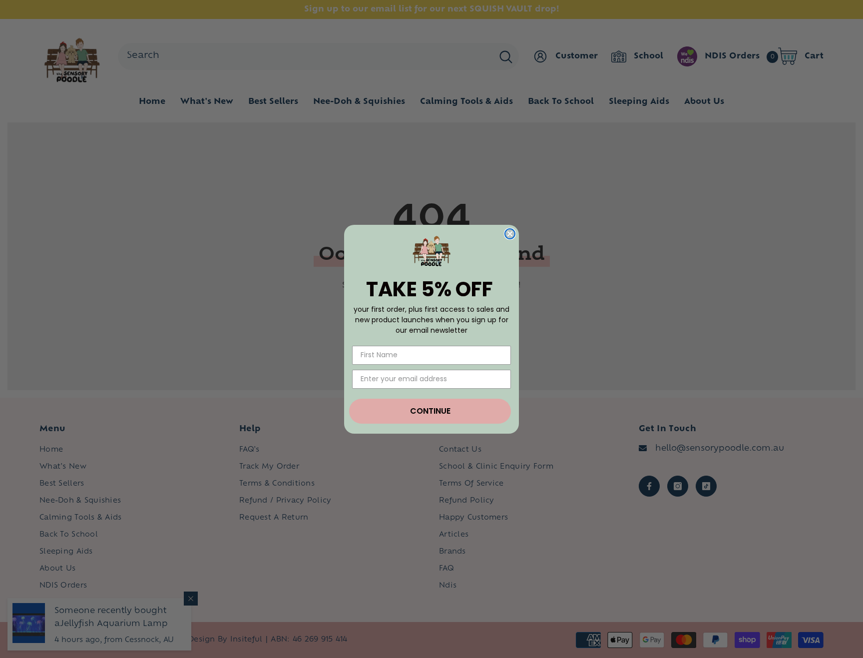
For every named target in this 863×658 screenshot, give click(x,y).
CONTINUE (430, 411)
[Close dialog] (510, 234)
